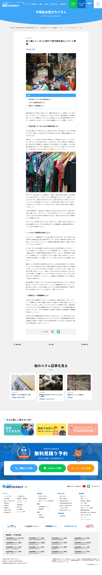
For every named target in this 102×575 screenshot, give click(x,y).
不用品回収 (54, 27)
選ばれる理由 (63, 498)
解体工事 (19, 507)
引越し (33, 49)
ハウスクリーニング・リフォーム (22, 501)
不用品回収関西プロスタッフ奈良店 (82, 538)
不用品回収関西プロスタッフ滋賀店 (13, 542)
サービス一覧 (7, 496)
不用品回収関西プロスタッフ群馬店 (59, 547)
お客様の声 (62, 516)
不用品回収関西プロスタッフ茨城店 (13, 551)
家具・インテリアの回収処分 (46, 501)
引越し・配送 (7, 510)
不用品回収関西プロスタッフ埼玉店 (13, 547)
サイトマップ (83, 517)
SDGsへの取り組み (85, 505)
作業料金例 (41, 517)
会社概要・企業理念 (85, 501)
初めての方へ (63, 496)
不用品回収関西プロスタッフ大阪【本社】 (15, 538)
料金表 (40, 515)
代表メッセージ (84, 498)
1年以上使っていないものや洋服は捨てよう (40, 99)
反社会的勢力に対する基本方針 (88, 512)
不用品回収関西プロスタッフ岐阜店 (82, 551)
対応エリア (83, 496)
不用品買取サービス (44, 506)
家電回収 (6, 505)
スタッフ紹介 (83, 503)
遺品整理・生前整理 (22, 498)
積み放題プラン (8, 512)
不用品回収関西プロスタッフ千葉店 (82, 547)
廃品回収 (6, 508)
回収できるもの (43, 496)
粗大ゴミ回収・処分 (9, 501)
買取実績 (41, 509)
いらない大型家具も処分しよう (36, 102)
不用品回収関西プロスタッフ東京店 (59, 542)
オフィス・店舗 (21, 511)
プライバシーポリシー (86, 519)
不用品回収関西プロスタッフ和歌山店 (37, 542)
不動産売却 (19, 504)
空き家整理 (19, 509)
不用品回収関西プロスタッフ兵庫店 (36, 538)
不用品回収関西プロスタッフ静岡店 (59, 551)
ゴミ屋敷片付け (21, 496)
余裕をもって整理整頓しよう (36, 106)
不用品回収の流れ (64, 501)
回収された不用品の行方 (66, 505)
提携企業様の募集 (84, 510)
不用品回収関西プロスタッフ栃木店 (36, 547)
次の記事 (83, 344)
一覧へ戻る (51, 344)
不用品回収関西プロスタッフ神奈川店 (82, 542)
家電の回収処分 (43, 498)
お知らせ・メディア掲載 (86, 508)
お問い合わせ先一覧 (85, 515)
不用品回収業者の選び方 (66, 503)
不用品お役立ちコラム (45, 27)
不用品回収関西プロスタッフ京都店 (59, 538)
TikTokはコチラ (96, 486)
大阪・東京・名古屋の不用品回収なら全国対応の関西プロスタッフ (24, 27)
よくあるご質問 (63, 508)
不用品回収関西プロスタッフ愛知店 (36, 551)
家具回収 (6, 503)
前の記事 (18, 344)
